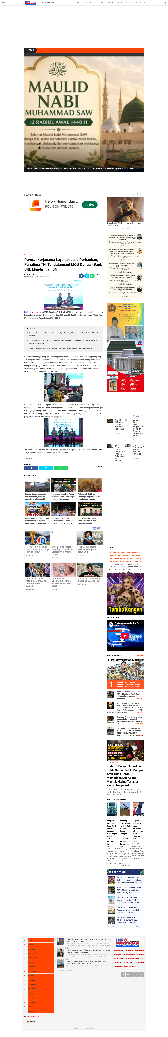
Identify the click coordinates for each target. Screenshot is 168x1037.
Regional (32, 255)
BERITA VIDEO (131, 3)
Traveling (32, 1011)
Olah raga (32, 984)
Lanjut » (139, 926)
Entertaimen (33, 958)
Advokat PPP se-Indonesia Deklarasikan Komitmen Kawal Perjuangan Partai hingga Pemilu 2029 (122, 238)
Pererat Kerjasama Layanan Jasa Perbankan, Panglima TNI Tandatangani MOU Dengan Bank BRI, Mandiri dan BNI (63, 264)
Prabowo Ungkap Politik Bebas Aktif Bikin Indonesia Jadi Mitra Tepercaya (122, 277)
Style (30, 1007)
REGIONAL (144, 3)
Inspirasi (31, 967)
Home (26, 255)
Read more (129, 246)
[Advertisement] (84, 28)
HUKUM (110, 3)
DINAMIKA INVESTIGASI (86, 3)
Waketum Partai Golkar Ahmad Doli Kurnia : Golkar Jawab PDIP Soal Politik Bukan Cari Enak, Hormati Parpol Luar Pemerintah (122, 252)
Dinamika (31, 949)
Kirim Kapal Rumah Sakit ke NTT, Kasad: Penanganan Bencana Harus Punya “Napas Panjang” (61, 348)
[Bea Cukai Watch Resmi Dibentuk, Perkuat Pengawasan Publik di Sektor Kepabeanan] (125, 669)
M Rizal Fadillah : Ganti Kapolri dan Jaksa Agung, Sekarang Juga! (122, 265)
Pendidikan (32, 989)
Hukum (30, 962)
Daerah (31, 945)
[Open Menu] (3, 3)
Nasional (31, 980)
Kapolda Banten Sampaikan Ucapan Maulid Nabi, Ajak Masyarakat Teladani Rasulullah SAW (129, 900)
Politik (31, 998)
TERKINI (101, 3)
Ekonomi (31, 953)
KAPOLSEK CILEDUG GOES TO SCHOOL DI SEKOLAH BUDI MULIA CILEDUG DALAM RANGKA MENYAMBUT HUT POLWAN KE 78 (130, 732)
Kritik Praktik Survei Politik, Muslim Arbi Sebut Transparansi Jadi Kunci (122, 289)
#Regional (29, 458)
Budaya (31, 940)
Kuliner (31, 976)
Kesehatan (32, 971)
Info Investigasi (90, 1028)
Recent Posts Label (125, 299)
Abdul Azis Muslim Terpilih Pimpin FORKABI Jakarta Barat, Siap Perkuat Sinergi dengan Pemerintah (130, 695)
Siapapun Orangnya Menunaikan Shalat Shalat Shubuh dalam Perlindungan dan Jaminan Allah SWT (129, 720)
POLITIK (119, 3)
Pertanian (32, 993)
